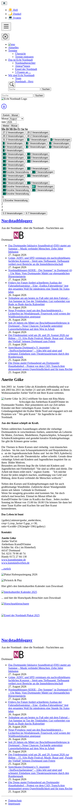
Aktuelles (13, 47)
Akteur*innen (22, 66)
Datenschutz (15, 800)
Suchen (46, 89)
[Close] (5, 36)
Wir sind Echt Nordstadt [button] (21, 75)
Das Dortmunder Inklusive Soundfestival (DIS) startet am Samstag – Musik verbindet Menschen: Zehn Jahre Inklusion (39, 248)
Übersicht (20, 53)
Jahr (3, 122)
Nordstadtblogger (17, 221)
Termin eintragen (24, 56)
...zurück (6, 568)
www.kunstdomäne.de (13, 559)
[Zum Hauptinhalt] (4, 107)
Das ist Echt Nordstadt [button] (20, 59)
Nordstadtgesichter (25, 62)
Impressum (14, 803)
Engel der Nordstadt (26, 69)
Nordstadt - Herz (24, 81)
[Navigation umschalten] (6, 26)
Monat (4, 118)
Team (18, 78)
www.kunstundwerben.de (15, 562)
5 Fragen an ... (23, 72)
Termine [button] (12, 50)
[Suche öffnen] (11, 84)
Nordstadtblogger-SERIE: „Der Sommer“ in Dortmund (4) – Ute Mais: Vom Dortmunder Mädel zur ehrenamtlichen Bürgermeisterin (40, 273)
